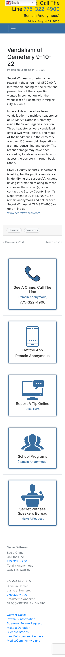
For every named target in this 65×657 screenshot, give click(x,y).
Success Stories (18, 632)
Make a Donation (18, 627)
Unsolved (14, 230)
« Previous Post (13, 242)
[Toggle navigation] (13, 28)
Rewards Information (21, 619)
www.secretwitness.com (23, 213)
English (16, 2)
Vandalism (32, 230)
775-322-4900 (41, 9)
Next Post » (54, 242)
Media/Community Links (23, 640)
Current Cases (16, 615)
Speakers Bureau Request (24, 623)
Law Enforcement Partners (25, 636)
